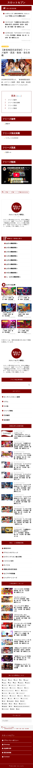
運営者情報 (7, 752)
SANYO (28, 682)
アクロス (5, 685)
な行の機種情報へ (12, 260)
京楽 (18, 701)
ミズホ (10, 698)
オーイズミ (13, 688)
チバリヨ (7, 565)
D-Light (26, 680)
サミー (18, 690)
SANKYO (21, 682)
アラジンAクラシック (11, 552)
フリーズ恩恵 (12, 105)
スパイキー (25, 690)
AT (3, 192)
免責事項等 (7, 748)
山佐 (16, 703)
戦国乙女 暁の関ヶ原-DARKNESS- (22, 706)
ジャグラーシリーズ (10, 577)
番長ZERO (7, 548)
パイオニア (13, 695)
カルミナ (21, 688)
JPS (10, 682)
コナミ (9, 192)
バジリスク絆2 (9, 561)
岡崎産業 (5, 706)
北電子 (23, 701)
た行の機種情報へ (12, 256)
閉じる (19, 96)
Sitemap (7, 744)
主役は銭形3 (10, 701)
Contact (7, 756)
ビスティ (21, 695)
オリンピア (5, 688)
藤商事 (13, 709)
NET (15, 682)
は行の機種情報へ (12, 264)
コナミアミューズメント (8, 690)
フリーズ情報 (5, 46)
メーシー (17, 698)
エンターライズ (22, 685)
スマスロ (5, 693)
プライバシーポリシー (11, 740)
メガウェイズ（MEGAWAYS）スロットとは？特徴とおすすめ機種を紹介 (17, 15)
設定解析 (7, 420)
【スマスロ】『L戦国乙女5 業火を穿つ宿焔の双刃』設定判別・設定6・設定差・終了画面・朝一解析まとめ (17, 24)
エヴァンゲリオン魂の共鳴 (13, 556)
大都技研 (5, 703)
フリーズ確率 (12, 100)
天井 (11, 703)
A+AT (11, 680)
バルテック (5, 695)
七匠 (4, 701)
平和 (11, 706)
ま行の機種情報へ (12, 268)
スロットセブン (16, 2)
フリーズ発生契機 (14, 102)
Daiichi (4, 682)
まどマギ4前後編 (9, 573)
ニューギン (12, 693)
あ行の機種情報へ (12, 243)
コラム (6, 401)
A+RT (16, 680)
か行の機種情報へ (12, 247)
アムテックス (13, 685)
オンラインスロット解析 (12, 397)
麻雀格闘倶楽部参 (24, 192)
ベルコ (4, 698)
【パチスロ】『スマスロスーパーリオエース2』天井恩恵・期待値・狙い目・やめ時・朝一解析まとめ (17, 35)
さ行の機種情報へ (12, 252)
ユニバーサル (25, 698)
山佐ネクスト (23, 703)
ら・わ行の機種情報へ (13, 277)
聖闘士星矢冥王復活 (10, 569)
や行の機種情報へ (12, 272)
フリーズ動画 (12, 108)
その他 (6, 406)
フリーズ (16, 192)
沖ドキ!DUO (5, 709)
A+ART (4, 680)
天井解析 (7, 415)
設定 (18, 709)
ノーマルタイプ (21, 693)
